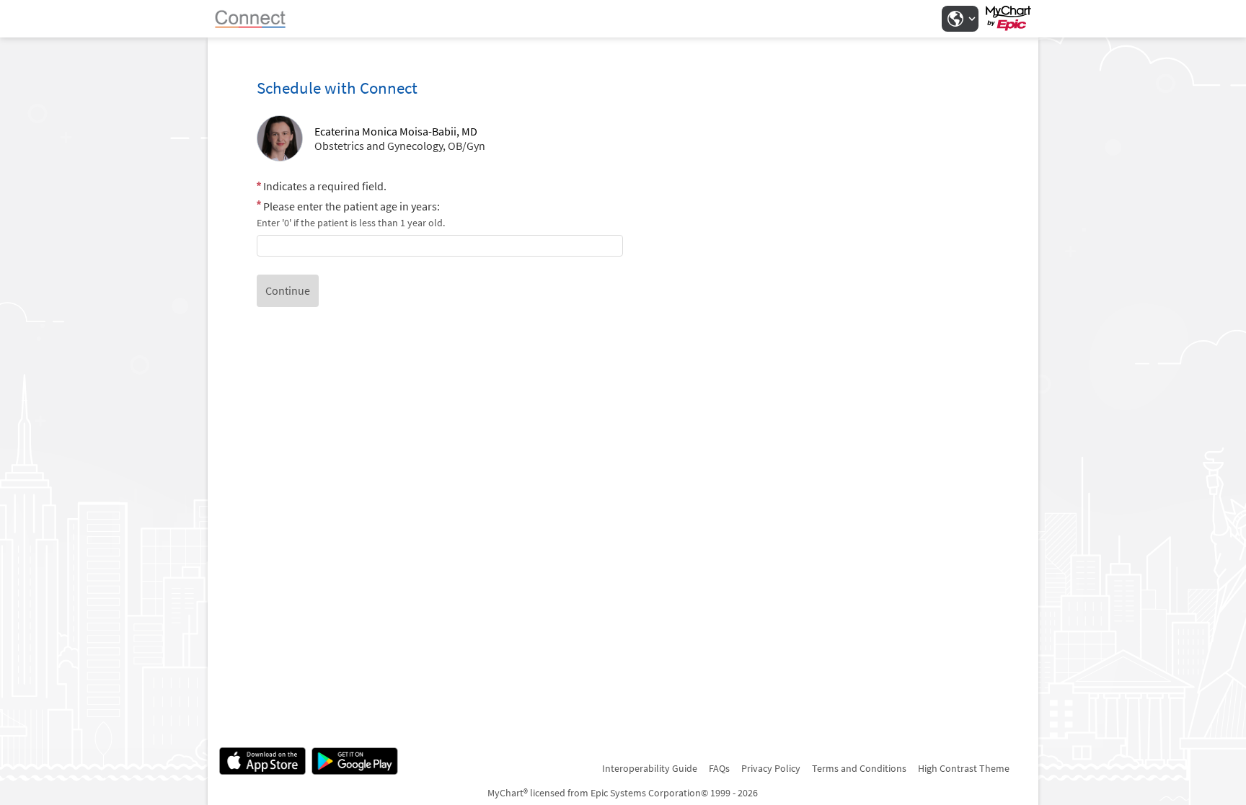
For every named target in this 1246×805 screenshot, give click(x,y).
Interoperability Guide (649, 768)
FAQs (719, 768)
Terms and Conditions (859, 768)
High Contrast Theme (963, 768)
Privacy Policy (770, 768)
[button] (960, 19)
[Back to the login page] (257, 19)
